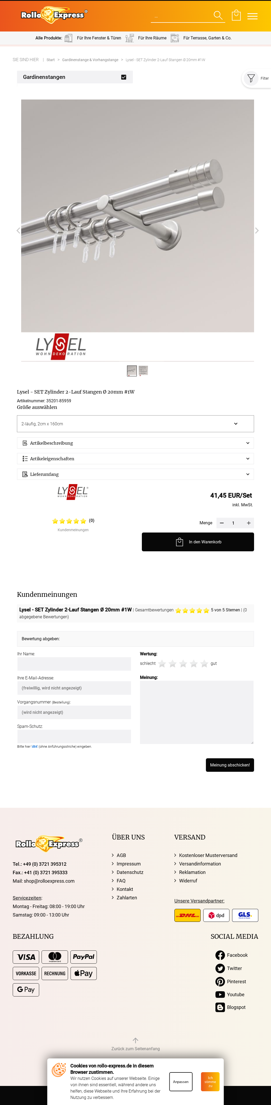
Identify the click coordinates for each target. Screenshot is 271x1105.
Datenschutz (130, 872)
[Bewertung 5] (204, 663)
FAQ (121, 880)
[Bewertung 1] (162, 663)
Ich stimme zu (210, 1082)
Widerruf (188, 880)
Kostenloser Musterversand (208, 855)
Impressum (129, 864)
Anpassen (180, 1082)
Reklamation (192, 872)
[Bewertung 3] (183, 663)
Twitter (233, 968)
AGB (121, 855)
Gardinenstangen (44, 77)
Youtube (235, 994)
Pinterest (235, 981)
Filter (265, 78)
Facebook (236, 955)
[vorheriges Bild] (18, 231)
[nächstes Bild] (257, 231)
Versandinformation (200, 864)
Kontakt (125, 889)
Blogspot (235, 1007)
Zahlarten (127, 897)
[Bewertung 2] (172, 663)
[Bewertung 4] (193, 663)
